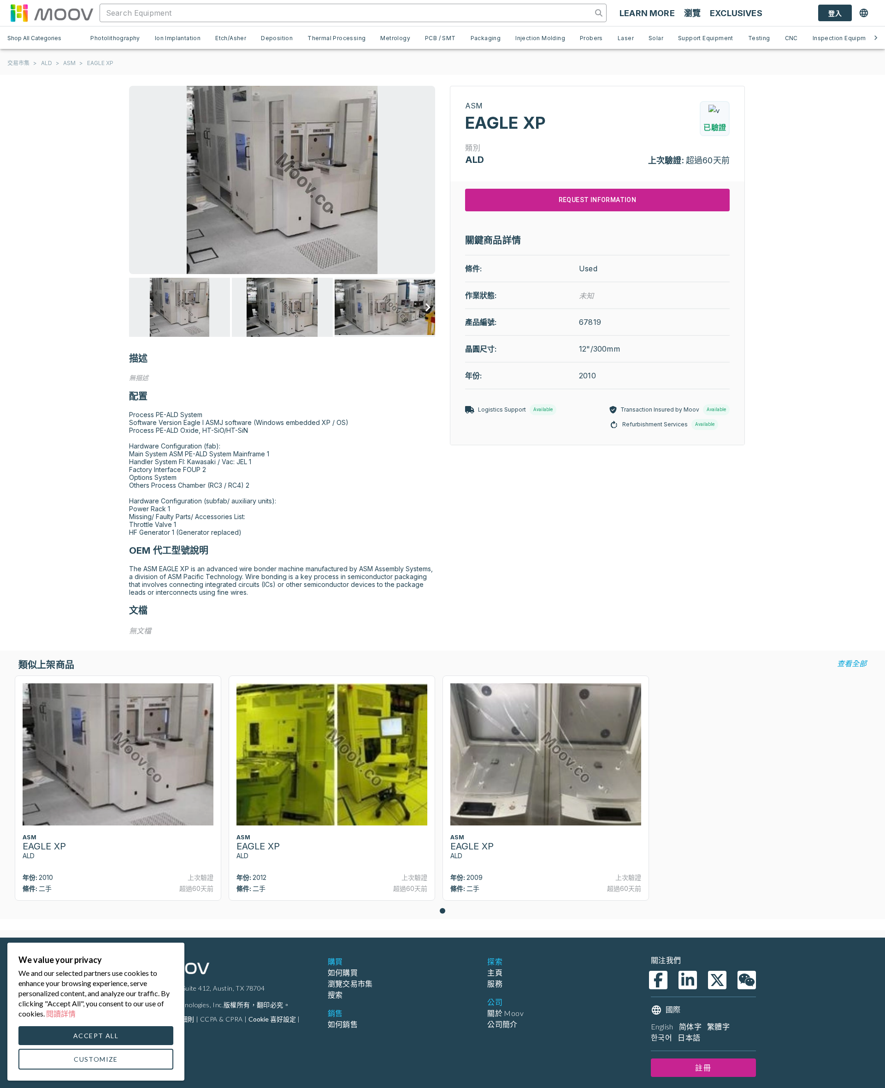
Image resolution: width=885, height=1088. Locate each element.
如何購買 (343, 972)
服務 (494, 983)
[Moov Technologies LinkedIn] (687, 980)
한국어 (661, 1037)
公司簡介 (502, 1024)
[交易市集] (51, 13)
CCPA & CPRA (221, 1019)
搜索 (335, 994)
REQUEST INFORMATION (598, 199)
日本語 (689, 1037)
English (662, 1026)
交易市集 (18, 63)
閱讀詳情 (61, 1013)
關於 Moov (505, 1013)
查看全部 (852, 663)
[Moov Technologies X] (717, 980)
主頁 (494, 972)
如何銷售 (343, 1024)
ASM (69, 63)
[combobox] (346, 12)
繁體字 (718, 1026)
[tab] (115, 38)
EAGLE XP (100, 63)
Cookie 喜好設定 (272, 1019)
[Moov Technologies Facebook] (658, 980)
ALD (46, 63)
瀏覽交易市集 (350, 983)
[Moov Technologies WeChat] (747, 980)
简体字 (690, 1026)
